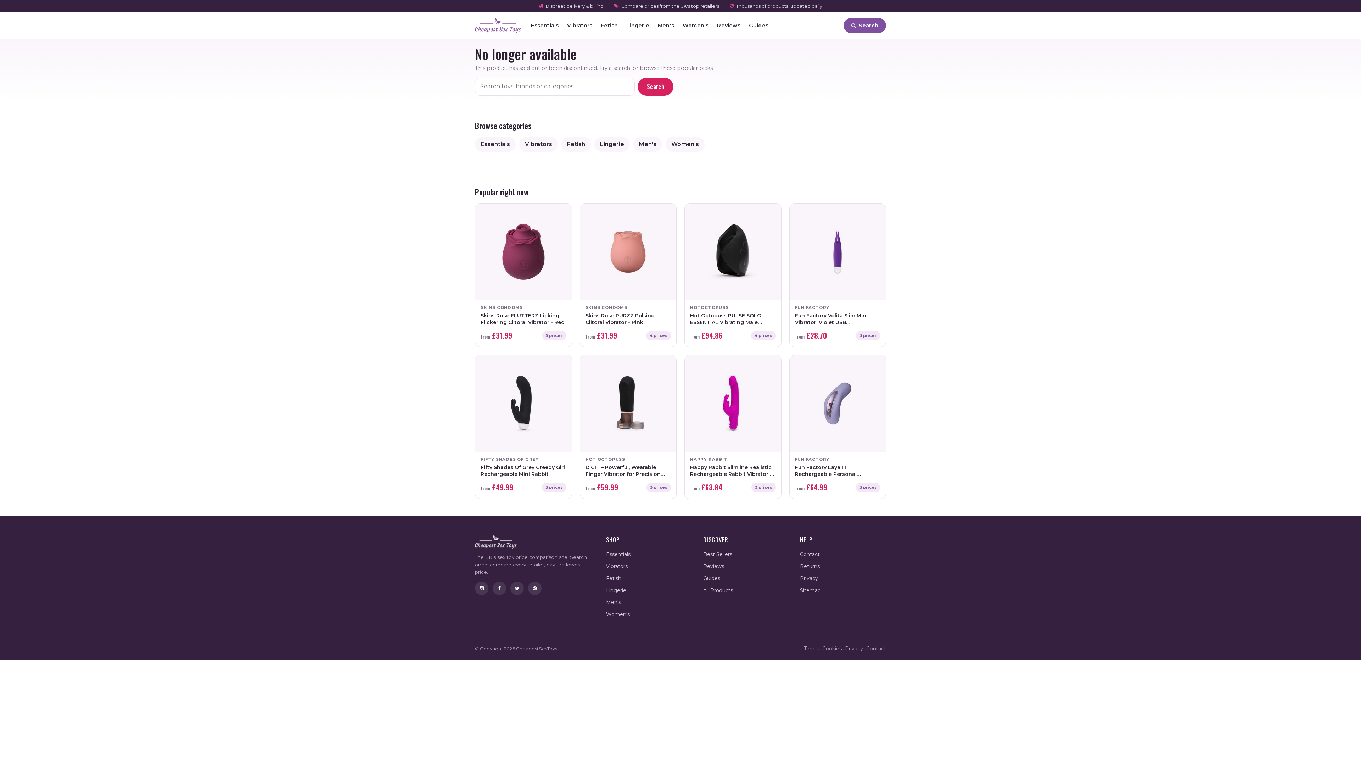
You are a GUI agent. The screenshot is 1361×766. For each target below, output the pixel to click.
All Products (718, 590)
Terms (811, 648)
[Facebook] (499, 588)
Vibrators (579, 25)
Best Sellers (717, 554)
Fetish (609, 25)
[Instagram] (481, 588)
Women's (695, 25)
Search (655, 86)
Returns (810, 566)
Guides (758, 25)
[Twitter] (517, 588)
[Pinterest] (535, 588)
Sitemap (810, 590)
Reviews (728, 25)
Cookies (832, 648)
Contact (810, 554)
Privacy (809, 578)
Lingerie (637, 25)
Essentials (545, 25)
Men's (666, 25)
